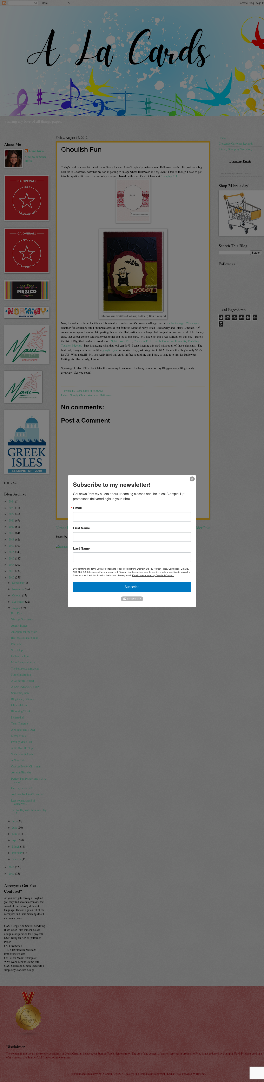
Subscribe (132, 587)
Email (77, 508)
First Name (81, 528)
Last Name (81, 548)
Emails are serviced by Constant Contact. (153, 575)
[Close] (192, 478)
